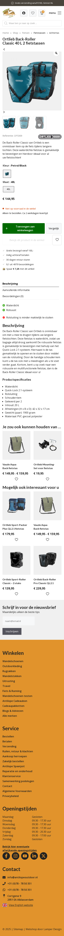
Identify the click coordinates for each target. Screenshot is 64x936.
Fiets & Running (11, 691)
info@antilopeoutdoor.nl (22, 877)
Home (5, 32)
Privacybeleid (10, 796)
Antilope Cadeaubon (14, 701)
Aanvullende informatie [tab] (16, 290)
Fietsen (26, 32)
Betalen (7, 741)
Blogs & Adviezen (12, 711)
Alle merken (9, 716)
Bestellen (8, 736)
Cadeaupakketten (13, 706)
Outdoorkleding (12, 666)
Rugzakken (9, 671)
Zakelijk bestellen (13, 761)
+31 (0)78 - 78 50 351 (19, 883)
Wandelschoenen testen (17, 696)
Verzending (9, 746)
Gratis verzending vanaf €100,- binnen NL (34, 3)
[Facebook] (6, 856)
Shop (15, 32)
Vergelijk (54, 228)
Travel (6, 686)
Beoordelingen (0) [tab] (12, 296)
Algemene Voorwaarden (17, 791)
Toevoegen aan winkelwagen (25, 228)
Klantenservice (11, 776)
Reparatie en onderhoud (17, 771)
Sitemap (18, 929)
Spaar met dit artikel (20, 268)
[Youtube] (25, 856)
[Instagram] (15, 856)
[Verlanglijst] (23, 13)
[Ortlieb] (50, 138)
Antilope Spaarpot (13, 766)
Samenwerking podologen (18, 781)
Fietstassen (39, 32)
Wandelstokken (11, 676)
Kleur (6, 165)
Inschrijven (12, 631)
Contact (7, 786)
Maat (6, 182)
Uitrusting (8, 681)
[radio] (7, 174)
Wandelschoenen (12, 661)
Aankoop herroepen (14, 756)
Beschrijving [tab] (10, 283)
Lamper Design (53, 929)
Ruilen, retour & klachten (17, 751)
